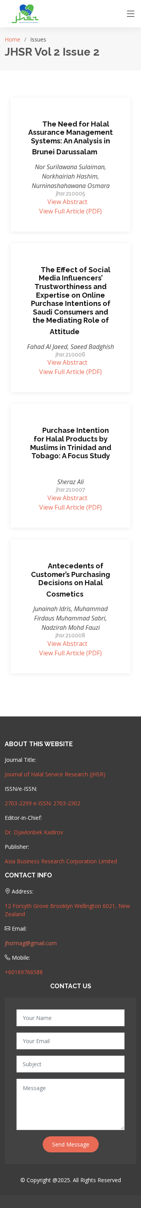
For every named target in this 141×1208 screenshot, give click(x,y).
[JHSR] (26, 13)
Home (12, 39)
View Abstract (67, 201)
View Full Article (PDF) (70, 211)
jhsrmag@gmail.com (31, 943)
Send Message (70, 1144)
